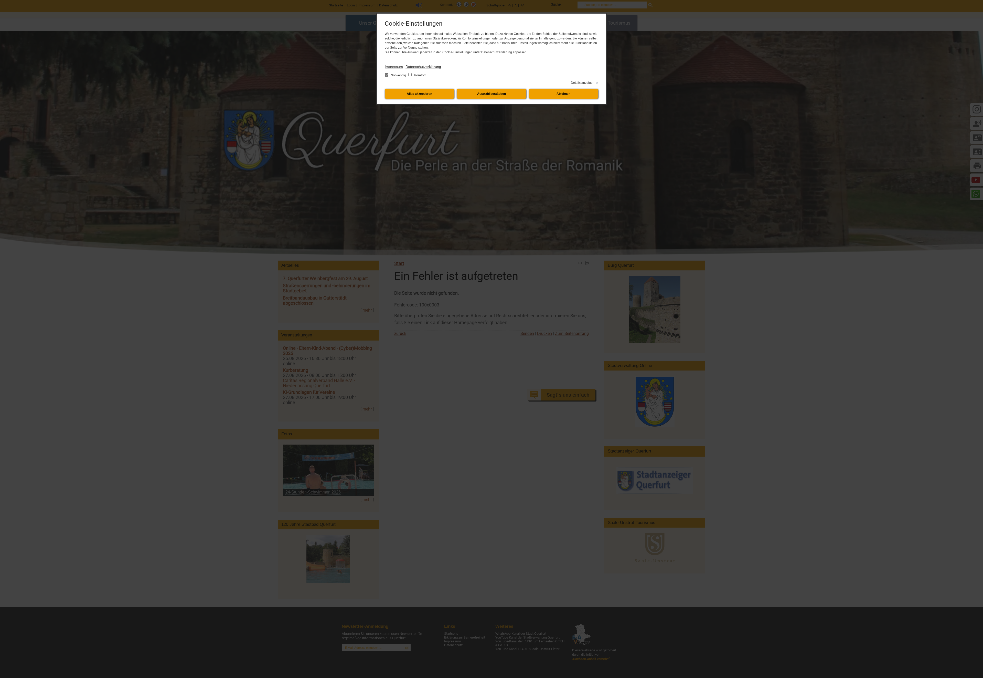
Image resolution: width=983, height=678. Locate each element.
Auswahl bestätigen (491, 94)
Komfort (419, 75)
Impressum (394, 67)
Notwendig (398, 75)
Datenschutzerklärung (423, 67)
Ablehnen (563, 94)
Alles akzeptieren (419, 94)
